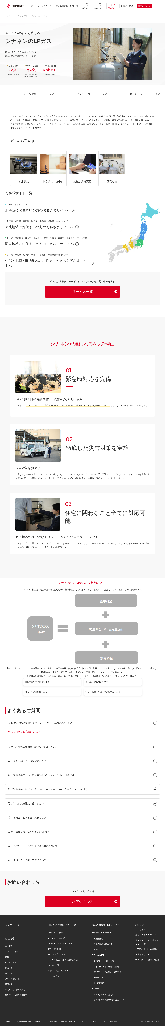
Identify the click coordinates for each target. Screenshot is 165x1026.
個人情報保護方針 (24, 1021)
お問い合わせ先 (135, 94)
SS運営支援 (98, 977)
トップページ (9, 16)
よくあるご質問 (82, 94)
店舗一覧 (74, 6)
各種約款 (8, 1021)
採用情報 (8, 984)
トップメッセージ (12, 952)
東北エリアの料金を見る (96, 682)
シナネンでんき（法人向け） (105, 995)
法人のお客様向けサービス (105, 925)
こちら (14, 731)
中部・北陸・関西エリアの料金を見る (103, 692)
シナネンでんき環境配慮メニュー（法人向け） (110, 1001)
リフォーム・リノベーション (60, 943)
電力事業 (95, 988)
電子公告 (113, 1021)
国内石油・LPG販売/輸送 (104, 961)
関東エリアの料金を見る (36, 692)
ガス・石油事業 (98, 955)
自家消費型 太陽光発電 (103, 944)
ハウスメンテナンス (56, 933)
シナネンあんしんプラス (58, 971)
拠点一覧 (8, 968)
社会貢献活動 (10, 962)
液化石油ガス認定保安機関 (16, 995)
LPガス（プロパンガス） (58, 954)
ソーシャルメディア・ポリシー (92, 1021)
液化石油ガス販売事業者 (15, 990)
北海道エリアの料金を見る (37, 682)
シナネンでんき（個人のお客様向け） (63, 960)
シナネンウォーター (56, 976)
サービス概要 (29, 94)
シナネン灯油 (53, 965)
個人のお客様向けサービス (62, 925)
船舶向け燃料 (99, 983)
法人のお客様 (62, 6)
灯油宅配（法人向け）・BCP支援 (107, 972)
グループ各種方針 (68, 1021)
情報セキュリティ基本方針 (46, 1021)
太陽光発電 (98, 939)
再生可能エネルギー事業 (102, 932)
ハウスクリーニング (56, 938)
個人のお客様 (47, 6)
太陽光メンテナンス (102, 949)
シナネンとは (33, 6)
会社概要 (8, 946)
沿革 (7, 957)
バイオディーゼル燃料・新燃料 (106, 967)
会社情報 (9, 938)
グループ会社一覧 (12, 979)
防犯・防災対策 (54, 949)
